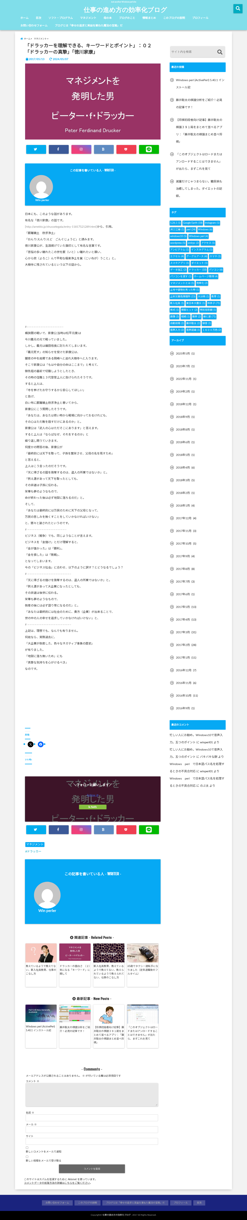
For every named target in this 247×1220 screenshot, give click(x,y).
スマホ (215, 256)
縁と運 (209, 316)
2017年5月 (183, 607)
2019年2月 (183, 391)
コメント (32, 1081)
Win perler (42, 200)
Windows (205, 229)
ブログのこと (127, 18)
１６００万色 (211, 330)
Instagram (212, 223)
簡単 (196, 316)
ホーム (24, 18)
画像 (174, 316)
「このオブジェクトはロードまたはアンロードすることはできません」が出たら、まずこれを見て (142, 1033)
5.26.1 (175, 223)
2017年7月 (183, 581)
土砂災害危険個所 (182, 296)
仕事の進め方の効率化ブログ (125, 9)
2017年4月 (183, 619)
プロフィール (200, 18)
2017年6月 (183, 594)
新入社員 (177, 303)
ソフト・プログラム (60, 18)
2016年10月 (183, 695)
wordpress (177, 243)
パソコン (216, 270)
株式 (174, 310)
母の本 (108, 18)
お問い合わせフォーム (34, 25)
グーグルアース (196, 256)
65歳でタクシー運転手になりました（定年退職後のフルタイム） (142, 970)
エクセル (177, 256)
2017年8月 (183, 569)
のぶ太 (204, 785)
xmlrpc (193, 243)
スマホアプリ (179, 263)
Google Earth (193, 223)
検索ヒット (189, 310)
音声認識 (193, 330)
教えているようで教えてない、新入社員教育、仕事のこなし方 (41, 970)
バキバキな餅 (208, 756)
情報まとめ (149, 18)
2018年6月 (183, 442)
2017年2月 (183, 645)
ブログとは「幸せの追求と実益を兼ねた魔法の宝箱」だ (89, 25)
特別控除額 (208, 310)
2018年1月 (183, 505)
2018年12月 (183, 404)
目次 (38, 18)
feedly (93, 807)
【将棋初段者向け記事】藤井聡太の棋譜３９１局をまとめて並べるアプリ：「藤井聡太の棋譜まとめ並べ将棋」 (109, 1035)
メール (31, 1124)
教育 (215, 296)
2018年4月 (183, 467)
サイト (29, 1136)
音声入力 (177, 330)
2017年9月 (183, 556)
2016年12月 (183, 670)
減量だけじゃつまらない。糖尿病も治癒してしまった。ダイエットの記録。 (199, 188)
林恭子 (213, 303)
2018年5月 (183, 455)
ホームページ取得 (206, 276)
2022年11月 (183, 379)
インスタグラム (201, 249)
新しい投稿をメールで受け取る (43, 1161)
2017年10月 (183, 543)
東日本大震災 (195, 303)
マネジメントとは (182, 283)
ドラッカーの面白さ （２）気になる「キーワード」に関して (75, 970)
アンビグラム (179, 249)
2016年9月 (183, 708)
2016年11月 (183, 683)
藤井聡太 (193, 323)
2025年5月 (183, 353)
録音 (206, 323)
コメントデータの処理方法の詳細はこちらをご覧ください (57, 1183)
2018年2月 (183, 493)
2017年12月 (183, 518)
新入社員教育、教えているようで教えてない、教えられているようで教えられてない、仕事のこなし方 (109, 972)
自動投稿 (177, 323)
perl (191, 229)
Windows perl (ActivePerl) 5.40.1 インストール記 (40, 1028)
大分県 (203, 296)
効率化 (202, 283)
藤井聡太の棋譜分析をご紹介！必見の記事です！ (75, 1029)
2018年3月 (183, 480)
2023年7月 (183, 366)
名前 (30, 1113)
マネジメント (88, 18)
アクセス (208, 243)
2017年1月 (183, 657)
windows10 (178, 236)
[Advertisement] (93, 297)
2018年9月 (183, 417)
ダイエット (199, 263)
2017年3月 (183, 632)
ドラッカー (34, 851)
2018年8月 (183, 429)
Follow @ (93, 795)
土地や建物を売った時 (184, 290)
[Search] (220, 52)
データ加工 (178, 270)
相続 (185, 316)
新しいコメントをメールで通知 (43, 1152)
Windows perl (198, 236)
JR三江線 (177, 229)
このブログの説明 (174, 18)
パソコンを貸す (180, 276)
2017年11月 (183, 531)
